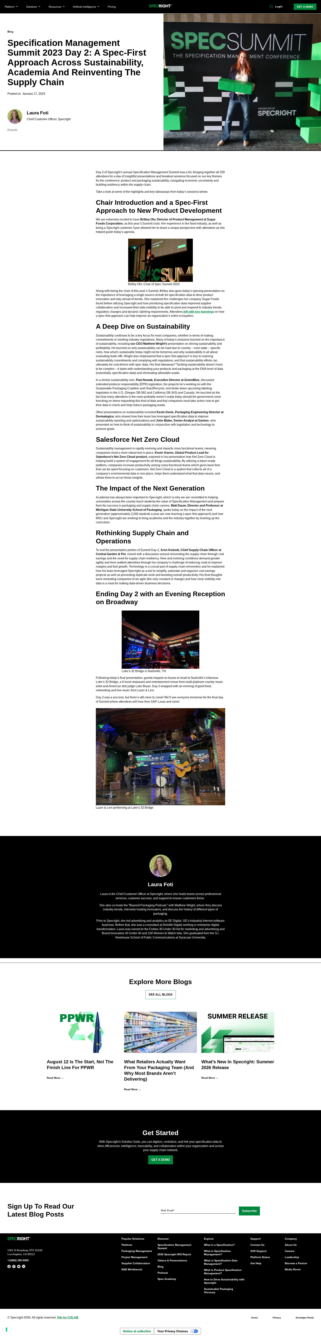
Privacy (277, 1317)
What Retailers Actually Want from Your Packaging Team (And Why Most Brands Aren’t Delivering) (159, 1070)
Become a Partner (296, 1263)
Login (279, 6)
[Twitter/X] (18, 1267)
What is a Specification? (219, 1244)
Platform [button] (9, 6)
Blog (160, 1266)
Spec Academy (167, 1278)
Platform (126, 1244)
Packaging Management (136, 1251)
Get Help (255, 1263)
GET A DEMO (305, 6)
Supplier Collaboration (135, 1263)
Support (255, 1238)
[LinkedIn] (23, 1267)
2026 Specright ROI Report (174, 1254)
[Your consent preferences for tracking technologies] (6, 1329)
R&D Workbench (131, 1269)
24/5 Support (258, 1251)
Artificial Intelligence (84, 6)
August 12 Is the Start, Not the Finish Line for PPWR (80, 1064)
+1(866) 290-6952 (18, 1260)
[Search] (271, 6)
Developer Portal (305, 1317)
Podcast (163, 1272)
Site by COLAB (67, 1317)
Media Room (293, 1269)
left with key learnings (198, 311)
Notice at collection (137, 1331)
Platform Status (260, 1257)
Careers (289, 1251)
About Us (291, 1244)
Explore (209, 1238)
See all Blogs (161, 994)
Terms (254, 1317)
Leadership (292, 1257)
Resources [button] (55, 6)
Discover (163, 1238)
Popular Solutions (132, 1238)
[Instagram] (14, 1267)
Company (291, 1238)
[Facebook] (9, 1267)
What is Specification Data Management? (220, 1262)
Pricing (112, 6)
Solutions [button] (31, 6)
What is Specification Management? (217, 1253)
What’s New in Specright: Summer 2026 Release (237, 1064)
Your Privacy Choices (172, 1331)
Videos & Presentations (172, 1260)
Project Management (134, 1257)
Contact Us (257, 1244)
